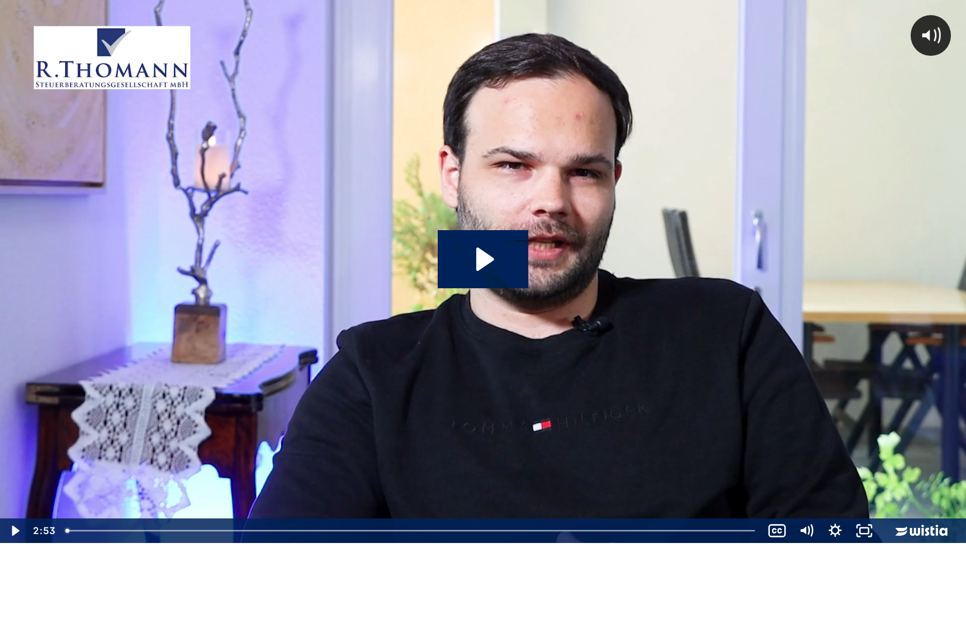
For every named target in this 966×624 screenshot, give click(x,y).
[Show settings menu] (835, 530)
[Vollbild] (864, 530)
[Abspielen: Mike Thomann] (483, 259)
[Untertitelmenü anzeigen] (777, 530)
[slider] (411, 530)
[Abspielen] (14, 530)
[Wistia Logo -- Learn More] (922, 530)
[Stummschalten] (806, 530)
